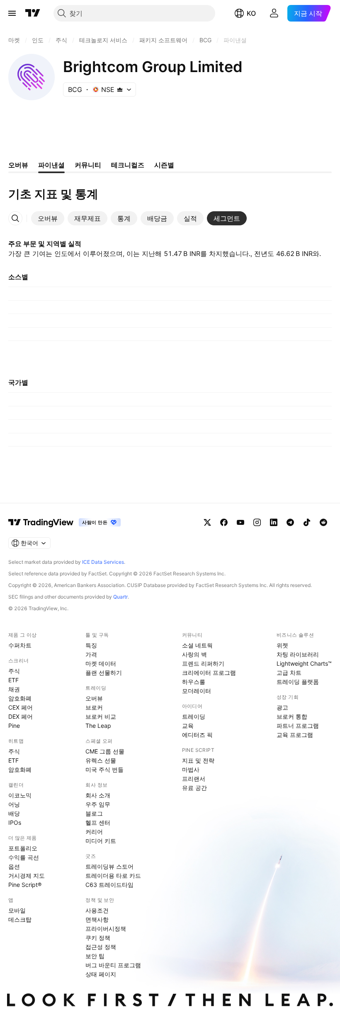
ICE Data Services (103, 562)
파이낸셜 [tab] (51, 165)
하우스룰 (193, 681)
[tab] (47, 218)
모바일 (17, 910)
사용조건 (97, 910)
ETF (13, 680)
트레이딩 (193, 716)
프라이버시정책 (105, 928)
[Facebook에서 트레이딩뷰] (224, 522)
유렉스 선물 (100, 760)
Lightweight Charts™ (304, 663)
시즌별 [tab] (164, 165)
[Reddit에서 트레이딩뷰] (323, 522)
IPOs (14, 822)
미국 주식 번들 (104, 769)
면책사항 (97, 919)
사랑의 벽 (194, 654)
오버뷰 (94, 698)
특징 (91, 645)
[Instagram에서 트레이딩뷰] (257, 522)
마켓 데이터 (100, 663)
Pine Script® (24, 884)
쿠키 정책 (97, 937)
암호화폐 (20, 698)
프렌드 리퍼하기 (203, 663)
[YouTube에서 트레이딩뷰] (240, 522)
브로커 (94, 707)
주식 (14, 670)
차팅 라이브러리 (298, 654)
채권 (14, 689)
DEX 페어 (20, 716)
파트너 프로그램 (298, 725)
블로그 (94, 813)
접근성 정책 (100, 946)
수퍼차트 (20, 645)
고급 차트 (289, 672)
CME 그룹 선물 (104, 751)
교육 (188, 725)
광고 (282, 707)
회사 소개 (97, 795)
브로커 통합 (292, 716)
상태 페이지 (100, 974)
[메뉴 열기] (12, 13)
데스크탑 (20, 919)
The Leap (98, 725)
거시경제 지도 (26, 875)
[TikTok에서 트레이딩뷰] (307, 522)
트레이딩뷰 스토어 (109, 866)
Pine (14, 725)
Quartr (120, 597)
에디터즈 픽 (197, 734)
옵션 (14, 866)
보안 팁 (94, 955)
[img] (120, 89)
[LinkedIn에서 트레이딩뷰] (273, 522)
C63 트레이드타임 (109, 884)
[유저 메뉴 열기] (274, 13)
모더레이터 (196, 690)
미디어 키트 (100, 840)
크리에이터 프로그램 (209, 672)
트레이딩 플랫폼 (298, 681)
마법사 (190, 769)
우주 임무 (97, 804)
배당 (14, 813)
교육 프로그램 (295, 734)
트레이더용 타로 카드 (113, 875)
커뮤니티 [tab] (88, 165)
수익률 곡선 (23, 857)
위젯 (282, 645)
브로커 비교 (100, 716)
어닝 (14, 804)
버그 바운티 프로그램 (113, 965)
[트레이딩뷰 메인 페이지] (32, 13)
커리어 (94, 831)
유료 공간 (194, 787)
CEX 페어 (20, 707)
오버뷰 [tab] (18, 165)
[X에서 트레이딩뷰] (207, 522)
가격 (91, 654)
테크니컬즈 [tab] (127, 165)
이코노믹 (20, 795)
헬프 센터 (97, 822)
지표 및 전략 (198, 760)
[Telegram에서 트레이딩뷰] (290, 522)
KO (251, 13)
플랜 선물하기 (103, 672)
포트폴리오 (22, 848)
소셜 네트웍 (197, 645)
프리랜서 (193, 778)
